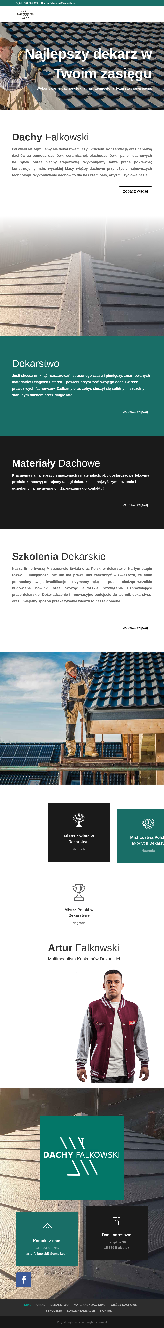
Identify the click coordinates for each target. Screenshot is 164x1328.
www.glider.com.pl (94, 1322)
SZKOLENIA (54, 1310)
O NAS (40, 1304)
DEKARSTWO (59, 1304)
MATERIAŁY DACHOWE (89, 1304)
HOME (27, 1304)
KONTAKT (107, 1310)
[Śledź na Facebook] (23, 1279)
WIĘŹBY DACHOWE (124, 1304)
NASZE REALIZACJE (81, 1310)
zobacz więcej (135, 191)
